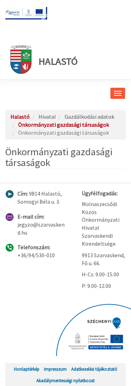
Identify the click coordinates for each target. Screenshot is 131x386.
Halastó (58, 61)
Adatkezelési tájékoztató (94, 369)
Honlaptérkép (26, 369)
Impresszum (55, 369)
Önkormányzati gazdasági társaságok (63, 124)
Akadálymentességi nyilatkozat (65, 380)
